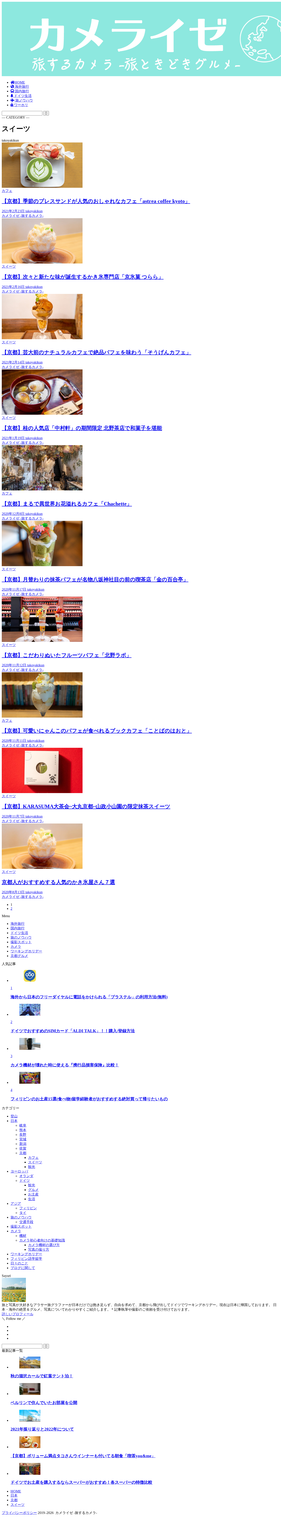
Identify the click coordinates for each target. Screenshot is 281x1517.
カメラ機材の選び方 (44, 1245)
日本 (14, 1121)
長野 (22, 1134)
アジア (16, 1203)
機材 (22, 1236)
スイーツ (35, 1162)
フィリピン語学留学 (26, 1259)
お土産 (33, 1194)
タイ (22, 1213)
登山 (14, 1116)
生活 (31, 1199)
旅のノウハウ (21, 1217)
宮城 (22, 1139)
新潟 (22, 1144)
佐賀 (22, 1148)
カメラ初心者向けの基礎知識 (42, 1240)
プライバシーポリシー (19, 1513)
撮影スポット (21, 1226)
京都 (22, 1153)
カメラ (16, 1231)
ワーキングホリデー (26, 1254)
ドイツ (24, 1180)
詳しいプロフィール (17, 1314)
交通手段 (26, 1222)
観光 (31, 1167)
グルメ (33, 1190)
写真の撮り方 (38, 1249)
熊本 (22, 1130)
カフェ (33, 1157)
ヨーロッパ (19, 1171)
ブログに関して (23, 1268)
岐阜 (22, 1125)
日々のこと (19, 1263)
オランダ (26, 1176)
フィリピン (28, 1208)
